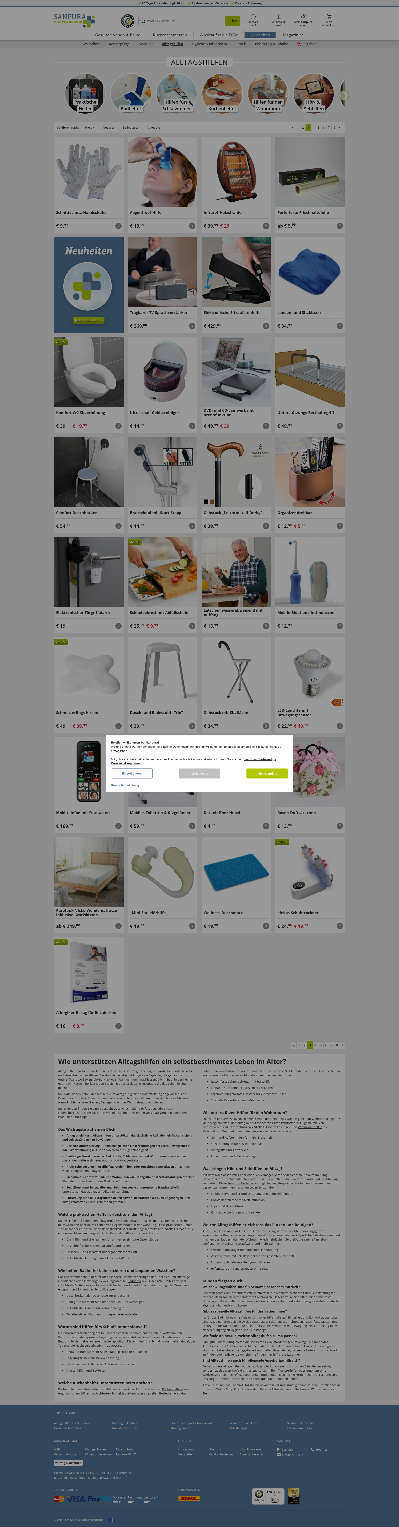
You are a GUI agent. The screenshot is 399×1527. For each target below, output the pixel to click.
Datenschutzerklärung (125, 785)
